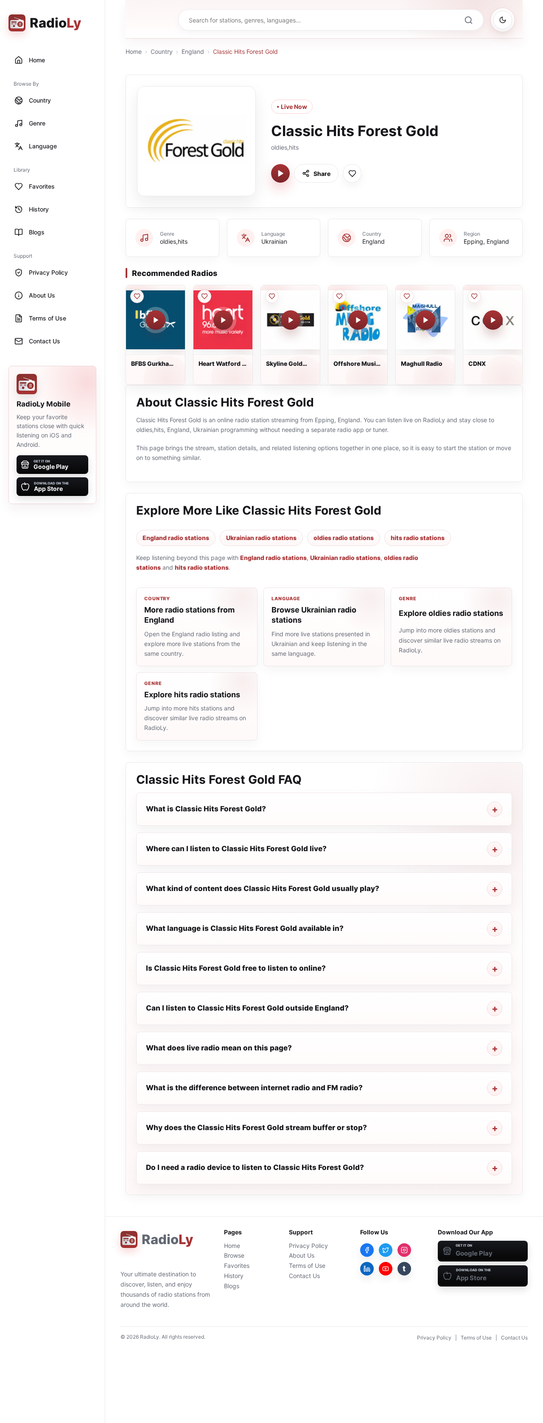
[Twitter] (385, 1250)
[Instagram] (404, 1250)
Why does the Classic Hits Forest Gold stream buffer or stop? (256, 1127)
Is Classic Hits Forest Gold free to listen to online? (236, 968)
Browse (234, 1255)
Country (162, 51)
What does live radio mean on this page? (219, 1048)
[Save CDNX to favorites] (474, 296)
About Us (301, 1255)
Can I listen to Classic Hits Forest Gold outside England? (247, 1008)
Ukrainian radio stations (261, 537)
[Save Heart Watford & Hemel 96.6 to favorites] (204, 296)
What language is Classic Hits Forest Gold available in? (245, 928)
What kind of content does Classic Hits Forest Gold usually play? (262, 888)
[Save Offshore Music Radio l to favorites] (339, 296)
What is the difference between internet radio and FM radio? (254, 1087)
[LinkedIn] (367, 1268)
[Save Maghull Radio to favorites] (407, 296)
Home (134, 51)
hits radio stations (418, 537)
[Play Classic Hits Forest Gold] (280, 173)
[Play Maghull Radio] (425, 320)
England (193, 51)
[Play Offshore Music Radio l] (358, 320)
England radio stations (176, 537)
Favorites (236, 1265)
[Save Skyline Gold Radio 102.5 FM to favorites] (272, 296)
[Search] (468, 20)
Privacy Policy (308, 1245)
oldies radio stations (343, 537)
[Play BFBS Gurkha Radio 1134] (155, 320)
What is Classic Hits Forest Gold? (206, 809)
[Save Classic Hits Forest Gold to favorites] (352, 173)
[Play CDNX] (493, 320)
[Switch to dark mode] (502, 20)
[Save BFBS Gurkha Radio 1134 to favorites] (137, 296)
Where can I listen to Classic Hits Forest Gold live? (236, 848)
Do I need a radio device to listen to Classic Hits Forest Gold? (255, 1167)
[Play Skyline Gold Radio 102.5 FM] (290, 320)
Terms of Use (307, 1265)
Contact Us (304, 1275)
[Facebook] (367, 1250)
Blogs (231, 1285)
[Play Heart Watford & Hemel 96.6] (223, 320)
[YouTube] (385, 1268)
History (234, 1275)
